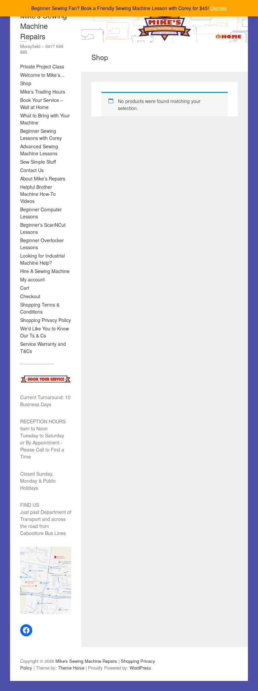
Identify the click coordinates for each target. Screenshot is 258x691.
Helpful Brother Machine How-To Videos (38, 193)
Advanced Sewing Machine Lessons (39, 150)
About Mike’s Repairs (42, 178)
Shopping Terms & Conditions (39, 308)
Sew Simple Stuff (38, 161)
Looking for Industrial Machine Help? (42, 259)
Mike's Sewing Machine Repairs (43, 25)
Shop (25, 83)
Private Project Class (42, 66)
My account (32, 279)
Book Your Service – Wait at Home (41, 103)
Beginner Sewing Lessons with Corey (41, 134)
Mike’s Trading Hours (42, 91)
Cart (24, 287)
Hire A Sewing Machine (45, 271)
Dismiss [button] (218, 8)
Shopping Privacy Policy (45, 320)
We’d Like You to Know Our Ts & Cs (44, 332)
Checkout (30, 296)
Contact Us (32, 170)
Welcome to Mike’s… (42, 74)
